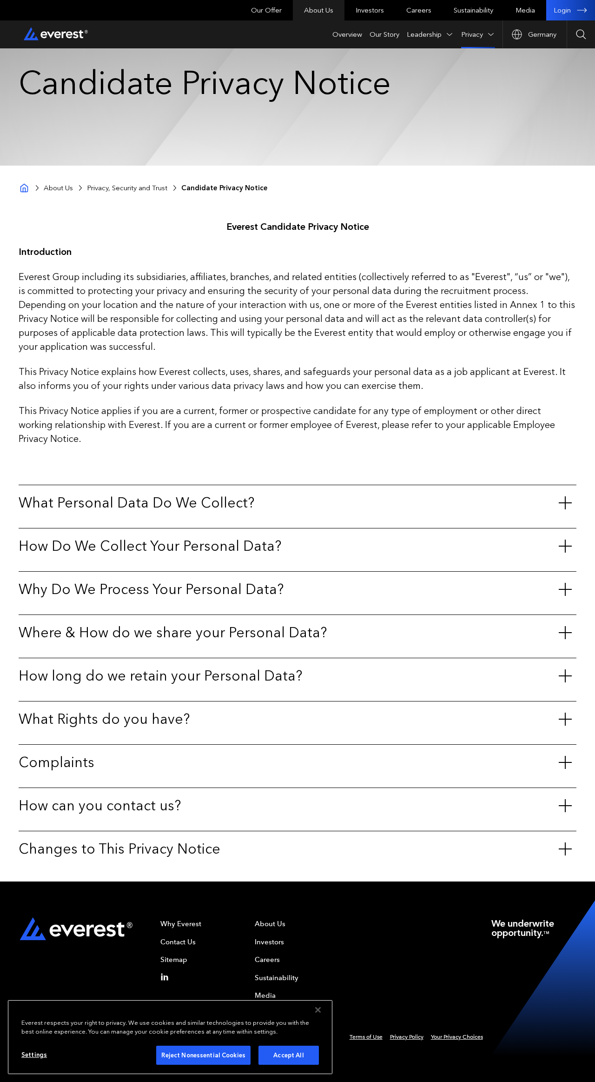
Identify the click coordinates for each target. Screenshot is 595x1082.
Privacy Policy (406, 1037)
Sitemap (173, 959)
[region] (170, 1037)
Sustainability (473, 10)
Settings (34, 1054)
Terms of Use (366, 1037)
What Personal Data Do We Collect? (136, 502)
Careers (418, 10)
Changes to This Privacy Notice (119, 849)
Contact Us (178, 942)
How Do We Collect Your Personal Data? (150, 546)
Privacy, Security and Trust (127, 188)
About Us (318, 10)
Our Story (384, 34)
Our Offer (266, 10)
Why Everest (180, 924)
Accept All (288, 1055)
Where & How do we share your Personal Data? (173, 632)
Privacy (472, 34)
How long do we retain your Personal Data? (160, 676)
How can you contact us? (100, 805)
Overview (347, 34)
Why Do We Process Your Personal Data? (151, 589)
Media (525, 10)
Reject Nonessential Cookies (203, 1055)
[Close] (318, 1010)
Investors (370, 10)
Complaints (56, 762)
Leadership (424, 34)
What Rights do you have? (104, 719)
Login (562, 10)
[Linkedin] (166, 976)
